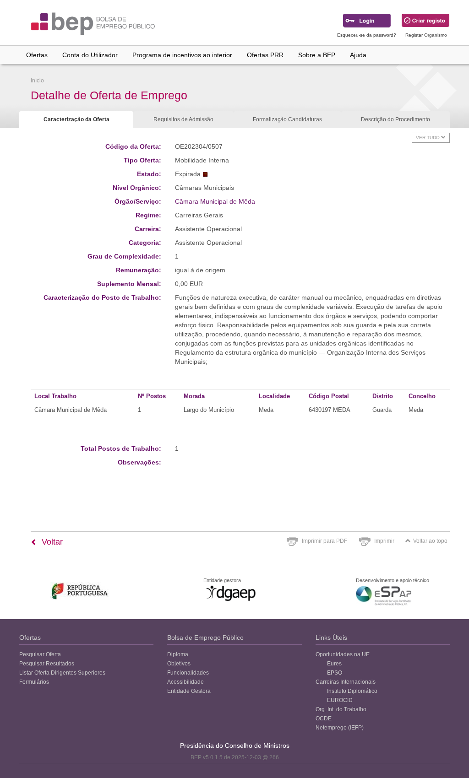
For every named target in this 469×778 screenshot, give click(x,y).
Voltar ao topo (430, 541)
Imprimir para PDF (324, 541)
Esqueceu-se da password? (366, 35)
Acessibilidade (185, 682)
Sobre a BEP (316, 55)
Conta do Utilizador (90, 55)
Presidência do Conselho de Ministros (234, 745)
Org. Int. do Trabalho (341, 709)
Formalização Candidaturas (287, 119)
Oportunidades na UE (343, 654)
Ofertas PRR (265, 55)
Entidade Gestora (189, 691)
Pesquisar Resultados (46, 663)
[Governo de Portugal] (79, 591)
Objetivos (179, 663)
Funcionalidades (188, 673)
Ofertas (37, 55)
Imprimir (384, 541)
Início (37, 80)
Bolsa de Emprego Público (205, 637)
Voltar (51, 541)
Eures (334, 663)
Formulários (34, 682)
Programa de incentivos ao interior (182, 55)
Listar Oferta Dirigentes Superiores (62, 673)
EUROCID (340, 700)
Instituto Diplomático (352, 691)
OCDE (324, 718)
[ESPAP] (383, 595)
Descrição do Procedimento (395, 119)
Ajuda (358, 55)
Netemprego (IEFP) (340, 727)
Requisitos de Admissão (183, 119)
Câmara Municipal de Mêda (215, 201)
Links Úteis (331, 637)
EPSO (334, 673)
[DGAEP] (230, 593)
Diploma (177, 654)
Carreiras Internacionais (346, 682)
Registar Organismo (426, 35)
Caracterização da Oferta (76, 119)
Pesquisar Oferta (40, 654)
